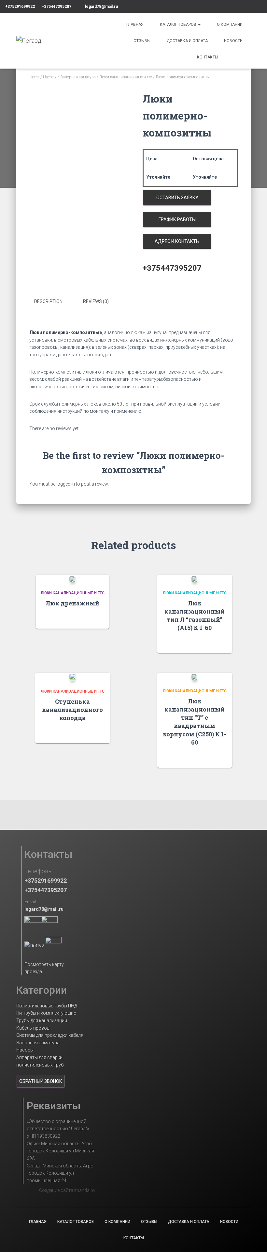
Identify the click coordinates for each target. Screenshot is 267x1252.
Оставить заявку (177, 197)
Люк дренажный (72, 603)
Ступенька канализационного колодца (72, 710)
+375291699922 (20, 6)
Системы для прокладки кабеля (49, 1035)
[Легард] (28, 41)
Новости (233, 41)
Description (48, 301)
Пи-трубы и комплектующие (46, 1013)
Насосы (50, 77)
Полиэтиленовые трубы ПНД (46, 1005)
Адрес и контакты (177, 241)
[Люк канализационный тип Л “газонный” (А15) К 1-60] (194, 578)
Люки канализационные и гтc (125, 77)
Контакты (207, 57)
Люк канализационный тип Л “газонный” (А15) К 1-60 (194, 615)
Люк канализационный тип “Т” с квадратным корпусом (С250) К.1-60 (194, 721)
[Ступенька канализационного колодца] (72, 677)
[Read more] (101, 617)
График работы (177, 219)
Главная (135, 24)
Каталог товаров (178, 24)
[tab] (53, 301)
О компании (230, 24)
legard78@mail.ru (101, 6)
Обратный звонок (40, 1081)
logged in (65, 484)
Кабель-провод (32, 1028)
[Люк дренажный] (72, 578)
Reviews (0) (96, 301)
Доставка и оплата (187, 41)
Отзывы (142, 41)
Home (34, 77)
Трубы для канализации (41, 1020)
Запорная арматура (78, 77)
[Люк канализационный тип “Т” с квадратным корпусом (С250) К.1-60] (194, 676)
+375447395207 (56, 6)
